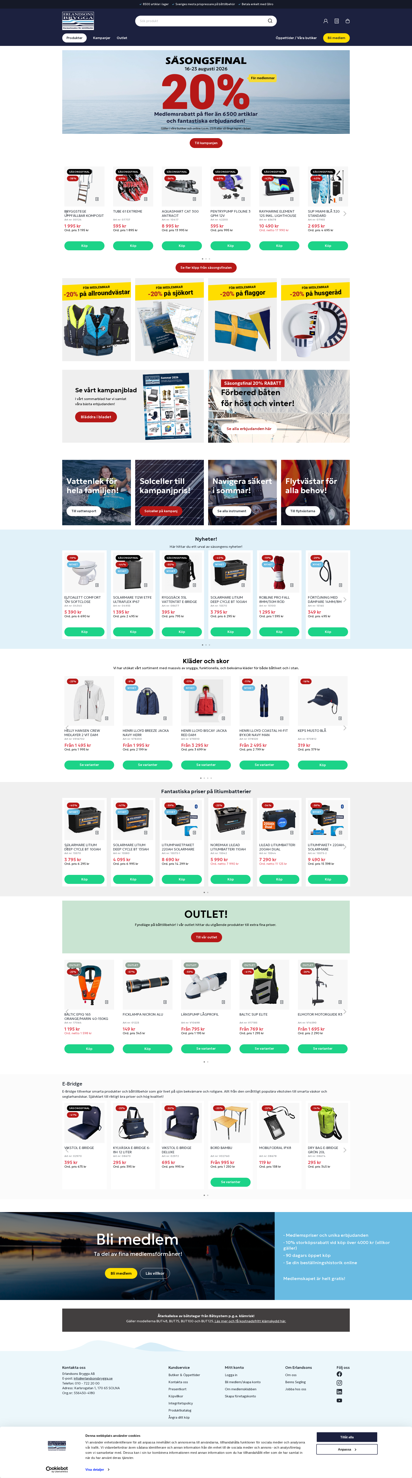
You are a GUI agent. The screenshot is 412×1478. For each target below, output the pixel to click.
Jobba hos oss (295, 1389)
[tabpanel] (84, 208)
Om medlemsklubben (240, 1389)
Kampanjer (101, 38)
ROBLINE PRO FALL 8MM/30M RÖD (274, 599)
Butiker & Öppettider (184, 1375)
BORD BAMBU (221, 1148)
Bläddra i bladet (96, 416)
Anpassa (344, 1449)
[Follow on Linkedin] (341, 1391)
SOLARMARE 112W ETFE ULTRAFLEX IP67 (132, 599)
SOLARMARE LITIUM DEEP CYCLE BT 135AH (131, 847)
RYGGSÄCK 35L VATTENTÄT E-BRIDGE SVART (179, 601)
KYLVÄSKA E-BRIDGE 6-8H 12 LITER (131, 1150)
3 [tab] (209, 259)
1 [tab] (202, 259)
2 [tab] (206, 259)
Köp (84, 246)
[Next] (345, 213)
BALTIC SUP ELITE (253, 1014)
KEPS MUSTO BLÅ (312, 730)
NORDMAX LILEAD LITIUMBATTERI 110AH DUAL (228, 849)
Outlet (122, 38)
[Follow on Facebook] (341, 1374)
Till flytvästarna (302, 511)
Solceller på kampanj (160, 511)
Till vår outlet (206, 937)
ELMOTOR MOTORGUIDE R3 (320, 1014)
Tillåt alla (347, 1437)
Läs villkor (154, 1273)
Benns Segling (295, 1382)
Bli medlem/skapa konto (243, 1382)
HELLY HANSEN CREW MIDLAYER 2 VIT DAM (82, 732)
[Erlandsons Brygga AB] (78, 20)
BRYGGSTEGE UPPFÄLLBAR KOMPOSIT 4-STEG (84, 215)
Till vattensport (83, 511)
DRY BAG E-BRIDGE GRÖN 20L (323, 1150)
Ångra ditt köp (179, 1417)
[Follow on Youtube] (341, 1400)
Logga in (231, 1375)
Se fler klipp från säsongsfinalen (206, 268)
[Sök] (270, 21)
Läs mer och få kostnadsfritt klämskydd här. (250, 1321)
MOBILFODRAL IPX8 (275, 1148)
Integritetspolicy (180, 1403)
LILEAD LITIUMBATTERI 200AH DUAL (277, 847)
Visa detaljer (94, 1469)
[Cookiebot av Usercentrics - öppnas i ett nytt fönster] (57, 1469)
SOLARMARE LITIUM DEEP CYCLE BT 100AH (229, 599)
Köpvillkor (175, 1396)
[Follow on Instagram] (341, 1382)
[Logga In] (326, 21)
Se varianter (89, 765)
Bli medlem (336, 38)
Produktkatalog (179, 1410)
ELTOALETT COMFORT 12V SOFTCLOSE (82, 599)
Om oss (291, 1375)
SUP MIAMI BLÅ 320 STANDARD (324, 213)
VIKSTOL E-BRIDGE (79, 1148)
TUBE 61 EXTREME (127, 211)
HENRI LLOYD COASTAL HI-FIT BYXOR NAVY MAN (263, 732)
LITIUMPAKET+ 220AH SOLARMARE (326, 847)
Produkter (74, 38)
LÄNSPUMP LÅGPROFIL (200, 1014)
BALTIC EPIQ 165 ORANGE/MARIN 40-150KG (86, 1016)
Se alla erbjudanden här (249, 428)
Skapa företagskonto (240, 1396)
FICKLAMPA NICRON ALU (143, 1014)
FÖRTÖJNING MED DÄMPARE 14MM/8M (325, 599)
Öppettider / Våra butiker (296, 38)
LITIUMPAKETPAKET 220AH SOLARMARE (178, 847)
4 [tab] (211, 778)
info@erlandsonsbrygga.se (93, 1378)
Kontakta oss (178, 1382)
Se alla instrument (231, 511)
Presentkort (177, 1389)
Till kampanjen (206, 143)
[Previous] (67, 213)
